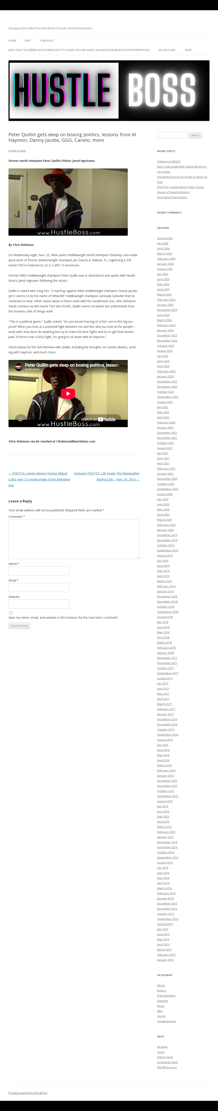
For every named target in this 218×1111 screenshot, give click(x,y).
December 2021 (167, 433)
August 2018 (165, 617)
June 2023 (163, 361)
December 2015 (167, 781)
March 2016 (164, 765)
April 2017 (163, 699)
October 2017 (165, 668)
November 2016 (167, 724)
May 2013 (163, 939)
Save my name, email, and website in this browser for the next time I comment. (63, 617)
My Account (167, 50)
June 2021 (163, 458)
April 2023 (163, 366)
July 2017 (162, 683)
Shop (188, 50)
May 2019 (163, 571)
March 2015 (164, 827)
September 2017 (167, 673)
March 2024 (164, 320)
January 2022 (165, 427)
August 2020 (165, 494)
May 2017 (163, 694)
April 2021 (163, 463)
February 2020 (166, 525)
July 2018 (162, 622)
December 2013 (167, 903)
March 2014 (164, 888)
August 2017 (165, 678)
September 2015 (167, 796)
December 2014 (167, 842)
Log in (161, 1052)
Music (161, 1006)
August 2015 (165, 801)
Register (162, 1047)
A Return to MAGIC (169, 161)
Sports (161, 1016)
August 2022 (165, 402)
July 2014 (162, 868)
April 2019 (163, 576)
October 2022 (165, 392)
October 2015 (165, 791)
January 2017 (165, 714)
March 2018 (164, 642)
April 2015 (163, 822)
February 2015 (166, 832)
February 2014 (166, 893)
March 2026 (164, 253)
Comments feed (167, 1062)
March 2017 (164, 704)
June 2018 (163, 627)
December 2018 (167, 596)
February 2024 (166, 325)
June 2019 (163, 566)
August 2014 (165, 862)
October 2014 (165, 852)
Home (12, 40)
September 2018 (167, 612)
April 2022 (163, 417)
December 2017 (167, 658)
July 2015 (162, 806)
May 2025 (163, 284)
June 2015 (163, 811)
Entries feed (165, 1057)
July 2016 (162, 745)
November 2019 (167, 540)
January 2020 (165, 530)
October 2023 (165, 346)
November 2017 (167, 663)
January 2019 (165, 591)
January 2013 (165, 960)
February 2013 (166, 955)
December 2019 (167, 535)
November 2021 (167, 438)
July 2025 (162, 274)
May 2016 (163, 755)
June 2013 (163, 934)
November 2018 (167, 601)
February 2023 (166, 371)
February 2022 (166, 422)
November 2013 (167, 909)
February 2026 (166, 259)
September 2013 (167, 919)
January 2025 (165, 305)
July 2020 (162, 499)
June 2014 (163, 873)
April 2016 (163, 760)
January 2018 (165, 653)
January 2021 (165, 474)
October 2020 (165, 484)
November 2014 (167, 847)
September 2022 (167, 397)
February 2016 (166, 770)
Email (14, 580)
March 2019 (164, 581)
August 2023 (165, 351)
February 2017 (166, 709)
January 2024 (165, 330)
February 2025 (166, 300)
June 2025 (163, 279)
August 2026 (165, 238)
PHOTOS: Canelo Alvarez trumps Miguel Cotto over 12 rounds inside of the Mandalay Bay (39, 479)
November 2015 (167, 786)
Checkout (47, 40)
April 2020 (163, 514)
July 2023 (162, 356)
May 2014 (163, 878)
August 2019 (165, 555)
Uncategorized (166, 1021)
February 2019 (166, 586)
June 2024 (163, 315)
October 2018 (165, 607)
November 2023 (167, 340)
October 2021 (165, 443)
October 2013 (165, 914)
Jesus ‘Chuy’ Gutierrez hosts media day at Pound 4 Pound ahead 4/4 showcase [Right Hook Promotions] (79, 50)
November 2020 (167, 479)
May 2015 (163, 816)
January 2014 (165, 898)
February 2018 (166, 648)
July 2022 (162, 407)
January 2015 (165, 837)
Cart (27, 40)
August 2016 (165, 740)
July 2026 (162, 243)
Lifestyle (162, 1001)
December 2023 (167, 335)
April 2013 (163, 944)
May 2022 (163, 412)
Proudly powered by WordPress (28, 1093)
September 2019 (167, 550)
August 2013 (165, 924)
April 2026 (163, 248)
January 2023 (165, 376)
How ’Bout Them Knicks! (172, 197)
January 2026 (165, 264)
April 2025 (163, 289)
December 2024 (167, 310)
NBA (159, 1011)
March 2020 (164, 520)
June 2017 (163, 688)
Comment (17, 517)
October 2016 (165, 729)
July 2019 (162, 561)
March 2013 (164, 949)
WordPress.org (166, 1067)
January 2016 (165, 775)
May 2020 (163, 509)
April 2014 (163, 883)
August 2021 (165, 448)
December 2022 (167, 381)
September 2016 (167, 735)
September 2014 (167, 857)
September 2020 (167, 489)
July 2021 (162, 453)
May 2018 (163, 632)
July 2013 (162, 929)
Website (14, 597)
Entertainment (166, 996)
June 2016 (163, 750)
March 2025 (164, 294)
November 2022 (167, 387)
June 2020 (163, 504)
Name (14, 564)
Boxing (161, 990)
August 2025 (165, 269)
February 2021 (166, 468)
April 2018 (163, 637)
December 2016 (167, 719)
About (161, 985)
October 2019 (165, 545)
